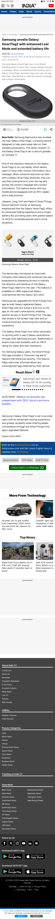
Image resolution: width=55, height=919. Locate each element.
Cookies (6, 911)
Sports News (7, 751)
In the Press (7, 685)
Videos (13, 11)
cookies (46, 913)
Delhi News (6, 793)
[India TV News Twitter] (50, 1)
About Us (6, 674)
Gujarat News (7, 822)
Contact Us (6, 670)
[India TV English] (29, 6)
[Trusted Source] (22, 129)
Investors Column (9, 688)
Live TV (5, 695)
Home (4, 11)
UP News (6, 814)
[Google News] (8, 129)
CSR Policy (21, 890)
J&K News (6, 825)
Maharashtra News (35, 790)
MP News (6, 804)
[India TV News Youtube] (53, 1)
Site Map (12, 886)
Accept (21, 916)
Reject (36, 916)
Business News (8, 761)
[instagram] (17, 843)
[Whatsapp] (45, 129)
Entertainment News (10, 747)
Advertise (6, 677)
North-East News (9, 807)
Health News (7, 765)
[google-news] (36, 843)
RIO (30, 890)
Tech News (27, 460)
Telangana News (34, 797)
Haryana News (8, 797)
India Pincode (7, 719)
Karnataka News (9, 829)
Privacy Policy (40, 886)
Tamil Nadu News (9, 811)
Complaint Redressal (10, 681)
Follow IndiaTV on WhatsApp (25, 467)
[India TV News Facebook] (48, 1)
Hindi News (6, 692)
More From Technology (27, 495)
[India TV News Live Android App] (12, 857)
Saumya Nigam (17, 54)
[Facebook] (4, 843)
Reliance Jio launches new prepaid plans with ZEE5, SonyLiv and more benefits (25, 400)
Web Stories (7, 702)
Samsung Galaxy (10, 460)
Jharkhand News (9, 800)
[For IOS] (35, 872)
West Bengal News (35, 800)
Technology (13, 34)
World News (7, 737)
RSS (36, 890)
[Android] (44, 1)
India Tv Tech (42, 460)
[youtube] (23, 843)
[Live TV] (51, 5)
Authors (5, 699)
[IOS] (42, 1)
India (21, 11)
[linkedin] (30, 843)
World (29, 11)
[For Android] (12, 872)
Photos (5, 740)
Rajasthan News (34, 793)
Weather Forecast (9, 715)
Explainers (6, 758)
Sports (38, 11)
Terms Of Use (25, 886)
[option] (27, 382)
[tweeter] (10, 843)
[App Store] (35, 857)
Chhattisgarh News (10, 818)
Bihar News (6, 790)
